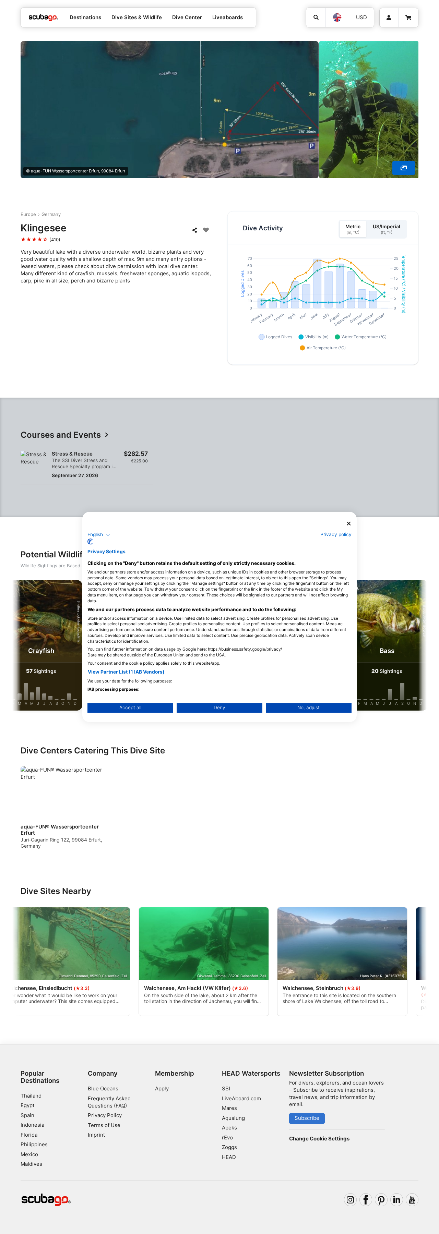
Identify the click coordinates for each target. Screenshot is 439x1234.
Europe (28, 214)
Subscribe (307, 1118)
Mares (229, 1108)
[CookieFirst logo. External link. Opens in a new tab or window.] (90, 542)
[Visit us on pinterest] (381, 1199)
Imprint (96, 1135)
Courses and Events (61, 435)
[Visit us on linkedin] (396, 1199)
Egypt (27, 1105)
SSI (226, 1088)
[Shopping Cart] (408, 17)
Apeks (229, 1127)
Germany (51, 214)
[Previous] (23, 646)
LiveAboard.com (241, 1098)
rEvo (227, 1137)
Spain (27, 1115)
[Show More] (403, 168)
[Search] (315, 17)
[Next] (416, 646)
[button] (98, 535)
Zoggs (229, 1147)
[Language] (337, 17)
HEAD (229, 1157)
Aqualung (233, 1118)
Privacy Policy (105, 1115)
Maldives (31, 1164)
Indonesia (32, 1125)
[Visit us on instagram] (350, 1199)
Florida (29, 1135)
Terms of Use (104, 1125)
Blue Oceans (103, 1088)
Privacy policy (336, 534)
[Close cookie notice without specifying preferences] (349, 523)
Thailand (31, 1095)
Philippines (34, 1144)
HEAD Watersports (251, 1073)
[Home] (43, 18)
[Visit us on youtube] (412, 1199)
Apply (162, 1088)
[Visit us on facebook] (365, 1199)
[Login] (389, 17)
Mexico (29, 1154)
